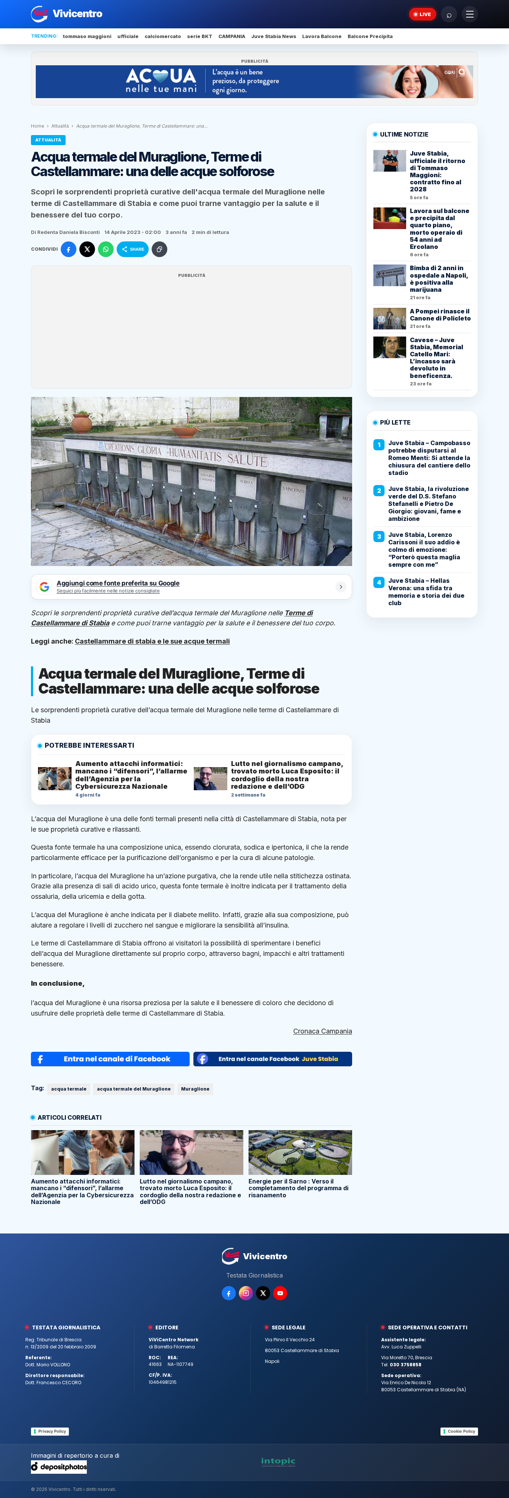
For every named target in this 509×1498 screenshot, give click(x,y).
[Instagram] (246, 1293)
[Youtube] (280, 1293)
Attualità (60, 126)
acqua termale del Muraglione (134, 1089)
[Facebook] (229, 1293)
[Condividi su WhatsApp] (106, 249)
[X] (263, 1293)
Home (37, 126)
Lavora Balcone (322, 36)
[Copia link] (159, 249)
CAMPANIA (231, 36)
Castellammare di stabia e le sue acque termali (152, 641)
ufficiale (128, 36)
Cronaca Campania (322, 1031)
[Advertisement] (191, 331)
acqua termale (68, 1089)
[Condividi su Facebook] (68, 249)
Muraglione (195, 1089)
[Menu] (470, 14)
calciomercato (163, 36)
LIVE (425, 14)
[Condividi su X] (87, 249)
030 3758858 (405, 1364)
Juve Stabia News (273, 36)
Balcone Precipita (370, 36)
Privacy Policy (52, 1431)
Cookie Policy (461, 1431)
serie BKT (199, 36)
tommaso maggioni (87, 36)
